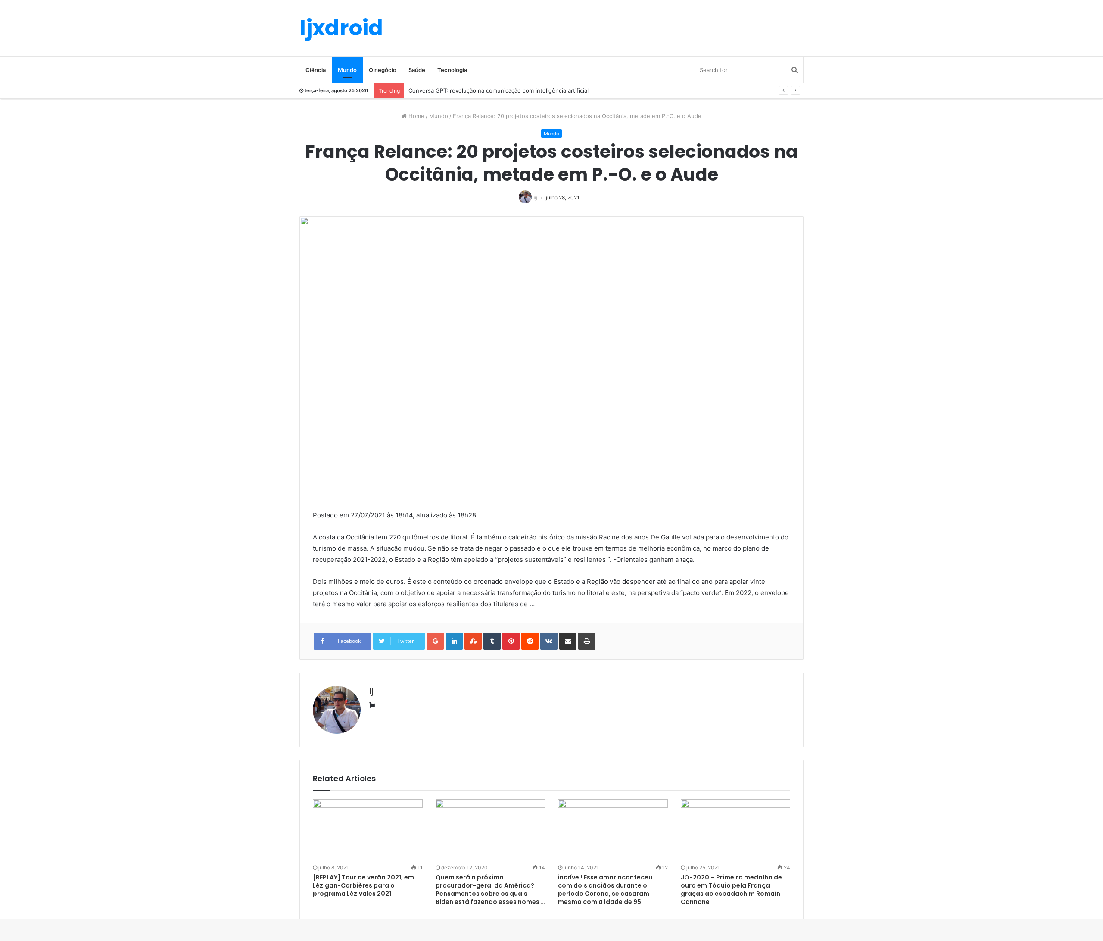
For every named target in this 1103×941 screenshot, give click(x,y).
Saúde (416, 69)
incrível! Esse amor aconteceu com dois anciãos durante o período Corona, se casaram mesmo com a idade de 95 (605, 889)
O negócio (382, 69)
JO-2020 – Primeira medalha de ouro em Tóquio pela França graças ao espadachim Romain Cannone (731, 889)
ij (535, 197)
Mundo (347, 69)
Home (415, 115)
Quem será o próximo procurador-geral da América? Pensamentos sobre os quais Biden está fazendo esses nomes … (490, 889)
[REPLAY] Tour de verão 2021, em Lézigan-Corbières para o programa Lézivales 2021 (363, 885)
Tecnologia (452, 69)
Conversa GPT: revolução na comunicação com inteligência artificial (498, 90)
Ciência (315, 69)
